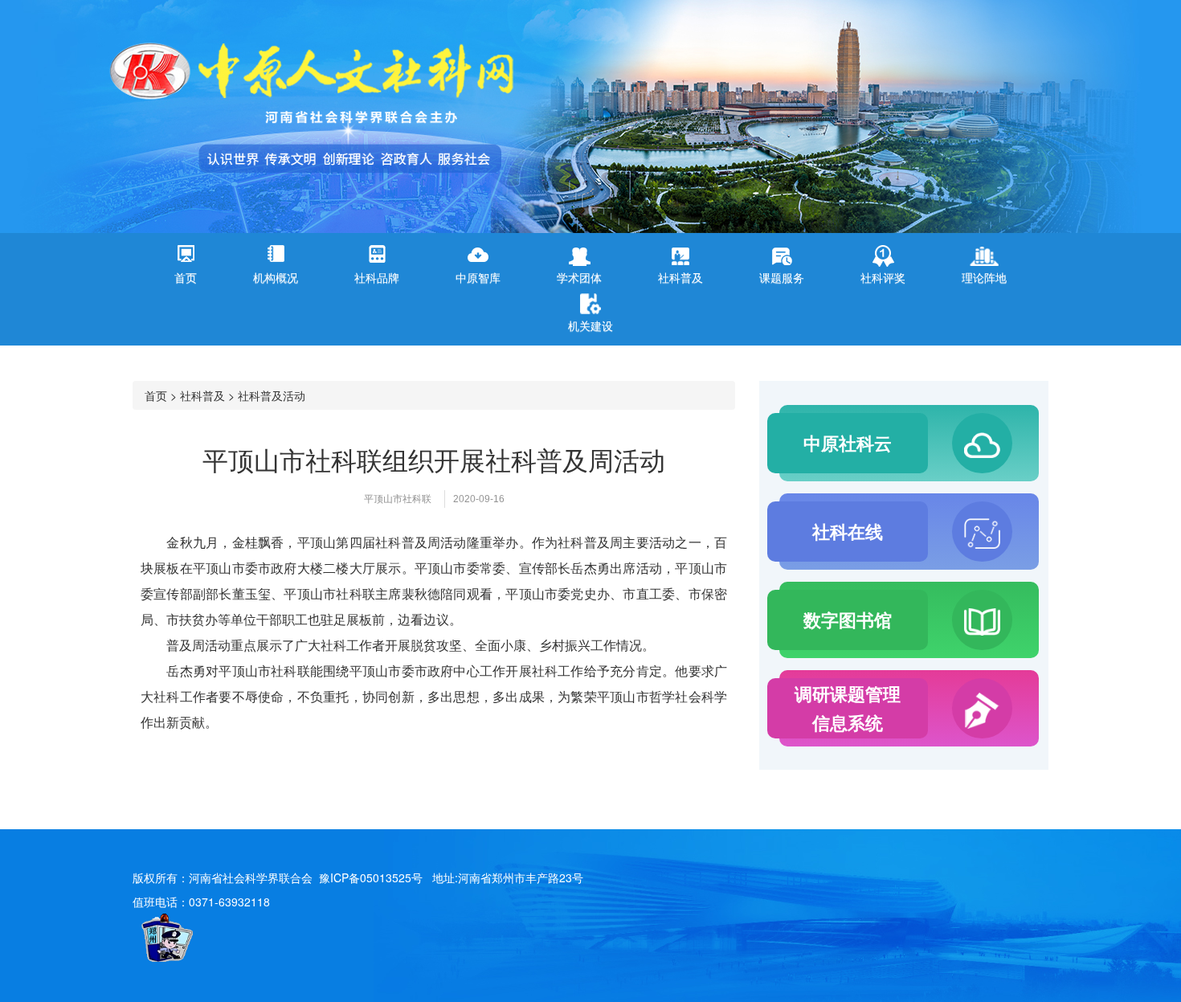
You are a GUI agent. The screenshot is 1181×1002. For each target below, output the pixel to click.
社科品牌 (376, 277)
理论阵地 (984, 277)
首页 (185, 277)
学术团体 (579, 277)
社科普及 (680, 277)
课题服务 (781, 277)
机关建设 (590, 325)
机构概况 (275, 277)
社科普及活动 (271, 395)
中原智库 (478, 277)
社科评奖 (882, 277)
